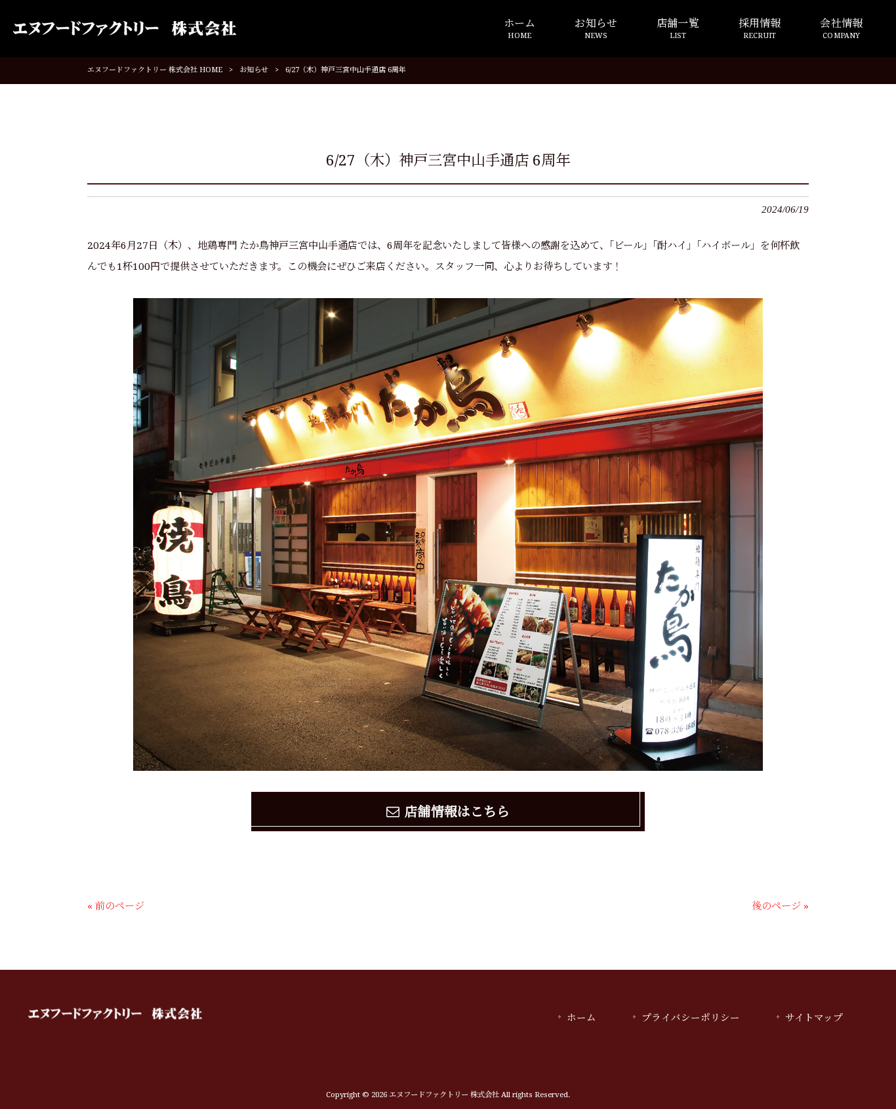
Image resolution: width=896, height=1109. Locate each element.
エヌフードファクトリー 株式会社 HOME (154, 70)
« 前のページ (115, 906)
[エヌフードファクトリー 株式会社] (124, 28)
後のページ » (780, 906)
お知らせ (253, 70)
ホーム (581, 1017)
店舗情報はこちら (457, 811)
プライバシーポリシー (690, 1017)
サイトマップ (814, 1017)
